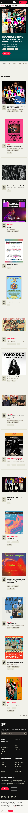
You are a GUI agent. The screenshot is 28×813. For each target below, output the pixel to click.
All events (4, 63)
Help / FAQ (3, 766)
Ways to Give (18, 766)
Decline (3, 810)
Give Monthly (14, 789)
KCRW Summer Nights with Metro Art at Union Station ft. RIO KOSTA (12, 40)
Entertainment (4, 747)
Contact (3, 771)
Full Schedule (18, 749)
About (2, 762)
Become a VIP (18, 764)
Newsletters (4, 769)
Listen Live (6, 2)
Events (2, 754)
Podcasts (17, 747)
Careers (3, 764)
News (2, 745)
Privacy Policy (14, 806)
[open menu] (2, 2)
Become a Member (19, 762)
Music (4, 49)
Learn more (6, 53)
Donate (24, 2)
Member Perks (18, 771)
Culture (3, 751)
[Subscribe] (25, 733)
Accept (10, 810)
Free (16, 49)
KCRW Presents (12, 63)
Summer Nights (10, 49)
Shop (16, 769)
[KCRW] (3, 725)
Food (2, 749)
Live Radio (17, 743)
